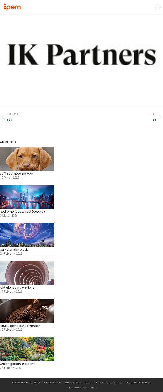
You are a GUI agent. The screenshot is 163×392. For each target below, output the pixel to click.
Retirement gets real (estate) (22, 212)
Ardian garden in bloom (17, 364)
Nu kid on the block (14, 250)
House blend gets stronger (20, 326)
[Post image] (27, 159)
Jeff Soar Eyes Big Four (16, 174)
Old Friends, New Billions (17, 288)
